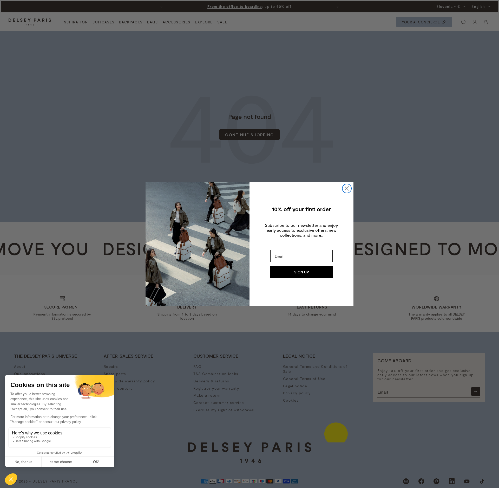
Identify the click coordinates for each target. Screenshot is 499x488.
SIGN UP (301, 272)
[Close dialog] (346, 188)
